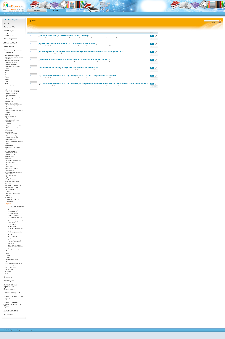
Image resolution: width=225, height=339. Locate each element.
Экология (9, 197)
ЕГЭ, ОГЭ (8, 271)
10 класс (7, 255)
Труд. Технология (11, 179)
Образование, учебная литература (19, 13)
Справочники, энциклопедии (12, 225)
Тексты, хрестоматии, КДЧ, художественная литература (14, 241)
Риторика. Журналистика (14, 160)
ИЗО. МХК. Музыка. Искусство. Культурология (14, 103)
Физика (8, 183)
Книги (6, 23)
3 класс (7, 73)
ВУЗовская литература (11, 265)
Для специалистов (10, 267)
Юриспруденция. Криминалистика (11, 117)
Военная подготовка (12, 251)
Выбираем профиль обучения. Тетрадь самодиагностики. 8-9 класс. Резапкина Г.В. (64, 35)
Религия (8, 158)
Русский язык (10, 162)
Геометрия (9, 101)
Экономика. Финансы (13, 199)
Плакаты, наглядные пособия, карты (14, 210)
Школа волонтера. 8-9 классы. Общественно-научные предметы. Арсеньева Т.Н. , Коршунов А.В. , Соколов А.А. (74, 59)
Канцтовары (9, 46)
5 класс (7, 77)
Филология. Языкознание (14, 185)
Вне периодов (9, 269)
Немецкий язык (11, 139)
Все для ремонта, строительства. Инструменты (11, 286)
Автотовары (8, 314)
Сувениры (8, 277)
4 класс (7, 75)
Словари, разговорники (15, 249)
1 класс (7, 68)
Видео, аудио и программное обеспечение (10, 32)
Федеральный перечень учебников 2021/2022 (12, 61)
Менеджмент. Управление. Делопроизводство (14, 136)
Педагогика (9, 145)
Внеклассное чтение (11, 64)
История (8, 114)
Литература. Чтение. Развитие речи (12, 120)
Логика (8, 123)
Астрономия (10, 88)
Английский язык (11, 86)
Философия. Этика (12, 187)
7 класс (7, 81)
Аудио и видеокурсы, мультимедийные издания (15, 245)
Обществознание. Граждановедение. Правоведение (11, 152)
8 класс (31, 13)
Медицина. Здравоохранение (11, 132)
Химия (8, 191)
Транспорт (9, 130)
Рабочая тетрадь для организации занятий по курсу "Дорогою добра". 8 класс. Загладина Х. (67, 43)
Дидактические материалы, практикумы (15, 237)
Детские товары (10, 42)
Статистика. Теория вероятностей (12, 169)
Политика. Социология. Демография (13, 148)
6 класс (7, 79)
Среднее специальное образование (11, 260)
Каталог (56, 11)
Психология (10, 156)
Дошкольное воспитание (12, 66)
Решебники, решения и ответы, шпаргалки (15, 218)
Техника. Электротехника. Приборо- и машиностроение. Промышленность (14, 174)
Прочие (8, 203)
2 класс (7, 70)
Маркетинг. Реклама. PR (13, 126)
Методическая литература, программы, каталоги (16, 207)
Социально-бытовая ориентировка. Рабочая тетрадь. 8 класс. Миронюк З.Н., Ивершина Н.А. (68, 67)
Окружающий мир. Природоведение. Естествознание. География (14, 95)
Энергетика (9, 201)
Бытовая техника (11, 310)
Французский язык (12, 189)
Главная (37, 10)
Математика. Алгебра (12, 128)
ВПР (6, 273)
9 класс (7, 253)
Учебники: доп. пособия (15, 232)
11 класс (7, 257)
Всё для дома (9, 281)
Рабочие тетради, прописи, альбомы (13, 214)
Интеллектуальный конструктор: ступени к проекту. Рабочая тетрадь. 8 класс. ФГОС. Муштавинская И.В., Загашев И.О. (77, 75)
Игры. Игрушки (10, 39)
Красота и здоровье (12, 292)
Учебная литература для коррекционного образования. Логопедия (14, 57)
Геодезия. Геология (12, 99)
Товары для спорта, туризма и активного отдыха (12, 304)
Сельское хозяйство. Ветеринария (12, 165)
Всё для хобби (9, 27)
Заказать (154, 39)
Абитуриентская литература (13, 263)
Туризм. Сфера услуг (12, 181)
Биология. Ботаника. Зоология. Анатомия (12, 90)
